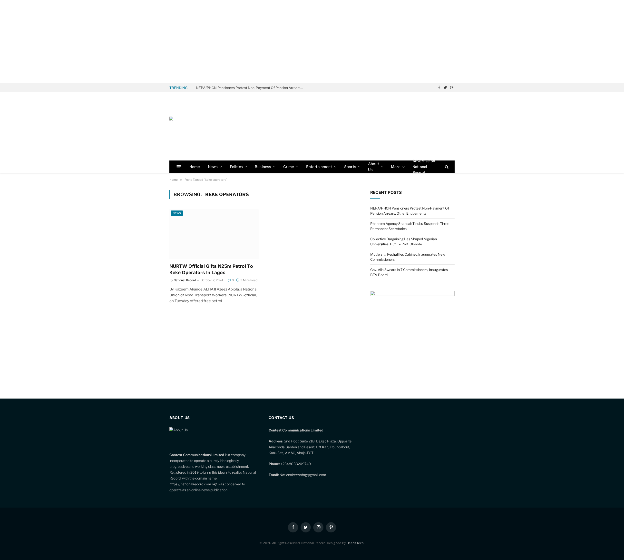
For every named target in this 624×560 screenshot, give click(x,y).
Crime (288, 167)
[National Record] (206, 126)
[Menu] (179, 166)
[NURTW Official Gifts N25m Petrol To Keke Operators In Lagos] (214, 234)
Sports (350, 167)
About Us (373, 167)
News (213, 167)
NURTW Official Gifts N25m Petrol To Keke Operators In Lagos (211, 269)
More (395, 167)
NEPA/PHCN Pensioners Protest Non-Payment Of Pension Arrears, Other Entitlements (251, 88)
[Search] (446, 166)
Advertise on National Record (423, 167)
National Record (185, 280)
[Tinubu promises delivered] (412, 294)
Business (263, 167)
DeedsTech (355, 543)
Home (194, 167)
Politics (236, 167)
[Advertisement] (312, 41)
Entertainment (319, 167)
